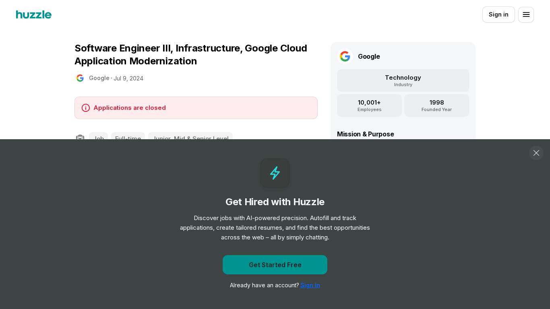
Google (99, 77)
